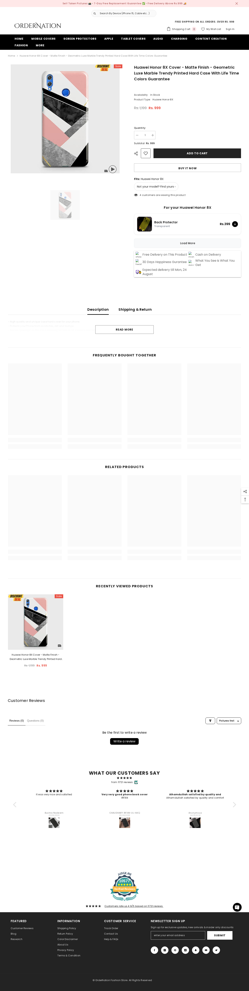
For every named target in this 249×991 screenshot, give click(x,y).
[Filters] (210, 720)
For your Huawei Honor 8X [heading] (187, 207)
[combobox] (127, 13)
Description (98, 309)
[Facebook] (154, 950)
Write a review (124, 741)
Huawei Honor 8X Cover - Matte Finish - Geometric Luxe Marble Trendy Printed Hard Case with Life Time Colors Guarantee (36, 657)
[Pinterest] (175, 950)
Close (236, 3)
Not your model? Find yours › (156, 187)
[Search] (122, 13)
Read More (124, 330)
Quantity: (140, 128)
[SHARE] (137, 153)
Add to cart (197, 153)
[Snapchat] (195, 950)
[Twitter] (216, 950)
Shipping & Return (135, 309)
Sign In (230, 29)
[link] (35, 440)
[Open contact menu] (237, 907)
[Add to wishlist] (146, 153)
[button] (15, 804)
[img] (125, 778)
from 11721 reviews (122, 782)
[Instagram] (164, 950)
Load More (187, 243)
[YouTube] (206, 950)
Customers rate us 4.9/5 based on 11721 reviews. (133, 906)
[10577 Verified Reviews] (124, 901)
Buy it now (187, 168)
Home (11, 55)
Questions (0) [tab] (35, 720)
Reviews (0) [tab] (16, 720)
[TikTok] (185, 950)
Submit (220, 935)
